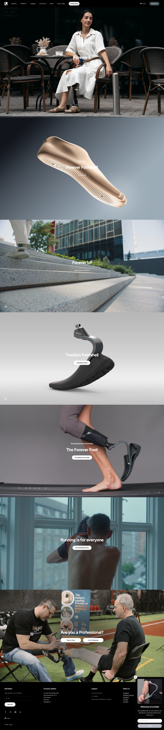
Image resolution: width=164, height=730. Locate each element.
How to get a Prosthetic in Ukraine (101, 699)
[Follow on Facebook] (5, 712)
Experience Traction (82, 367)
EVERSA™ (23, 3)
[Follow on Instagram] (10, 712)
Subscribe (10, 704)
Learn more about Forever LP (82, 270)
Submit (150, 726)
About (51, 3)
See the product (82, 65)
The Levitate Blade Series (82, 547)
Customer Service (97, 693)
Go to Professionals (93, 640)
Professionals (74, 3)
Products (14, 3)
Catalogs (32, 3)
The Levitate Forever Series (82, 462)
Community (42, 3)
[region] (82, 358)
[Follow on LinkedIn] (20, 712)
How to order (61, 3)
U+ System (95, 696)
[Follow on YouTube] (15, 712)
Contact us (154, 3)
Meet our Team (71, 640)
